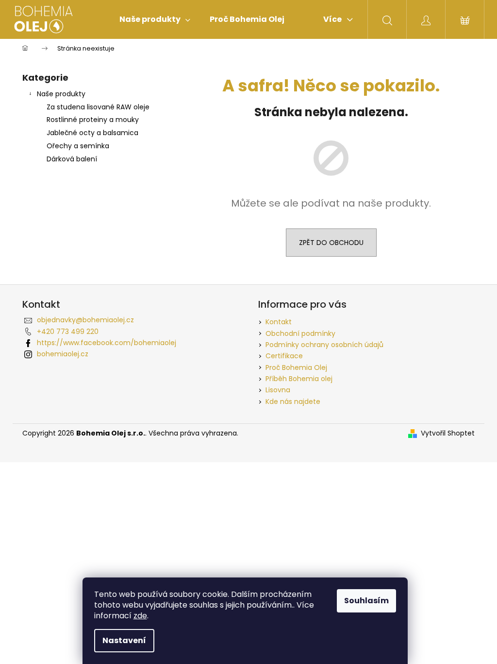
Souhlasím (366, 600)
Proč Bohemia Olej (296, 367)
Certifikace (284, 356)
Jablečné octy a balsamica (92, 133)
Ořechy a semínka (78, 146)
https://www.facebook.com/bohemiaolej (106, 343)
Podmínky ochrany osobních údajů (324, 344)
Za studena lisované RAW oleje (98, 107)
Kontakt (278, 322)
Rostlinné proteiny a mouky (93, 119)
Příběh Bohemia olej (298, 379)
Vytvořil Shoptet (448, 433)
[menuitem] (155, 19)
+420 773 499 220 (68, 331)
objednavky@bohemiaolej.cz (85, 320)
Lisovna (277, 390)
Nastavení (124, 640)
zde (140, 615)
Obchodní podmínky (300, 333)
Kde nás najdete (292, 401)
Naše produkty (61, 94)
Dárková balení (72, 159)
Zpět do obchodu (331, 242)
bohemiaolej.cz (62, 354)
